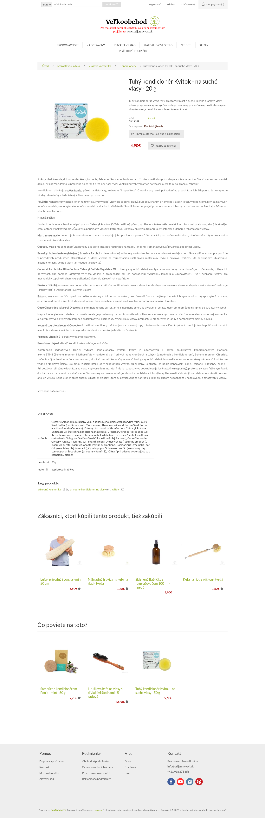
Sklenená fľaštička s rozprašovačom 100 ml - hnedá (152, 583)
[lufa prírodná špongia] (61, 551)
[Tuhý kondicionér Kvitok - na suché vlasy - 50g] (156, 660)
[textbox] (77, 4)
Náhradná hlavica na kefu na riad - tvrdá (108, 581)
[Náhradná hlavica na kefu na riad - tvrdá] (109, 551)
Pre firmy (130, 767)
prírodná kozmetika (49, 489)
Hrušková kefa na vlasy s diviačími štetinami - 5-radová (105, 693)
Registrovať (155, 4)
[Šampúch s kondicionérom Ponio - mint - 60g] (61, 660)
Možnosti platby (49, 773)
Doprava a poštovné (51, 761)
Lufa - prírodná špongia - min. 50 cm (60, 581)
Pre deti (185, 45)
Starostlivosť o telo (158, 45)
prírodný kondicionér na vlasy (88, 489)
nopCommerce (58, 809)
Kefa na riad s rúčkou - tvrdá (203, 579)
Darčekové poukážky (132, 51)
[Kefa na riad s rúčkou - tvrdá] (204, 551)
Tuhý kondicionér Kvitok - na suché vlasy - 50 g (155, 691)
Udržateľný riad (124, 45)
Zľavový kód (46, 778)
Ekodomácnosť (68, 45)
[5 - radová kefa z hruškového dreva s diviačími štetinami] (109, 660)
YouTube (180, 781)
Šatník (203, 45)
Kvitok (151, 118)
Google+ (199, 781)
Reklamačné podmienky (96, 778)
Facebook (171, 781)
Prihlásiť (171, 4)
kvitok (115, 489)
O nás (128, 761)
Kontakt (44, 767)
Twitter (189, 781)
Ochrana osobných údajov (97, 767)
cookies (98, 809)
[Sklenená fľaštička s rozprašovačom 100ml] (156, 551)
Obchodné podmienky (95, 761)
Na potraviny (96, 45)
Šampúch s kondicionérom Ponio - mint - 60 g (58, 691)
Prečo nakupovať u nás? (96, 773)
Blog (127, 773)
